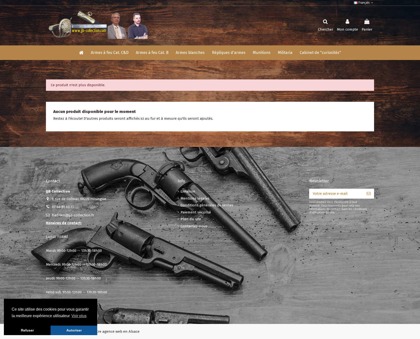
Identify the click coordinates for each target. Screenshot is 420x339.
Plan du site (191, 219)
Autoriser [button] (74, 330)
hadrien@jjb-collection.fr (73, 215)
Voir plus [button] (79, 316)
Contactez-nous (194, 226)
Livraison (188, 191)
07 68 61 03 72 (63, 207)
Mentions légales (195, 198)
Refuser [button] (27, 330)
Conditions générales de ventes (207, 205)
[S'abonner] (368, 194)
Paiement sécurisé (196, 212)
